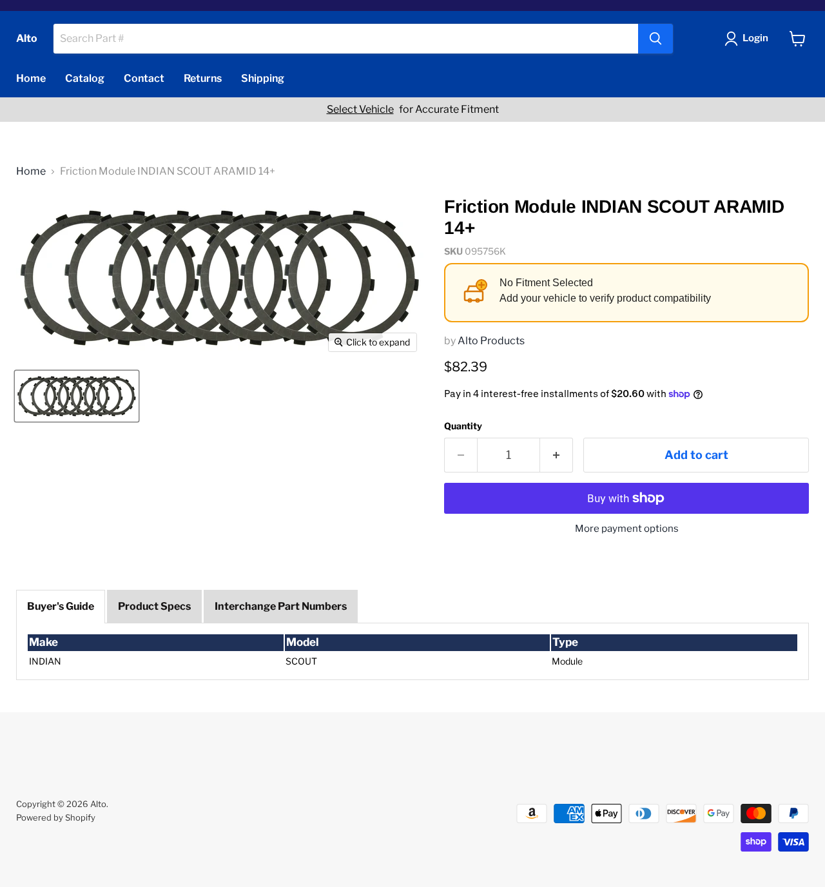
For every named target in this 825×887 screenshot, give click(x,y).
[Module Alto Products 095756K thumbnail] (77, 396)
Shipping (262, 78)
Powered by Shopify (55, 817)
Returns (203, 78)
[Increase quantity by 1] (556, 455)
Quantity (463, 426)
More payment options (627, 528)
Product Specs (154, 606)
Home (31, 78)
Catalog (84, 78)
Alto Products (491, 341)
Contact (144, 78)
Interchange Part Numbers (281, 606)
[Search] (655, 39)
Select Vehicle (360, 109)
